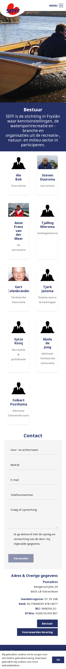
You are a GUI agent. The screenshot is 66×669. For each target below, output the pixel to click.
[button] (56, 5)
